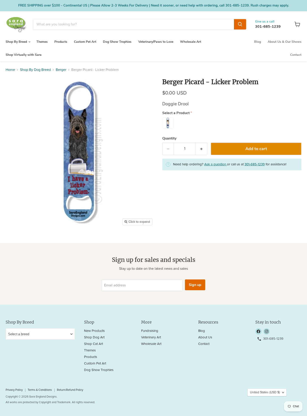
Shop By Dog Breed (35, 70)
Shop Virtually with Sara (24, 55)
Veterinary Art (151, 337)
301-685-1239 (268, 26)
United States (265, 392)
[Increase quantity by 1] (201, 149)
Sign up (195, 284)
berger (61, 70)
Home (10, 70)
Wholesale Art (190, 42)
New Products (94, 331)
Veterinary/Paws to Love (155, 42)
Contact (295, 55)
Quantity (169, 138)
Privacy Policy (14, 390)
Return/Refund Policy (70, 390)
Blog (257, 42)
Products (60, 42)
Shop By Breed (17, 42)
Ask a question (215, 164)
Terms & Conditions (40, 390)
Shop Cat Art (93, 344)
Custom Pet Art (85, 42)
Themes (42, 42)
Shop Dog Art (94, 337)
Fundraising (149, 331)
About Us (205, 337)
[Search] (240, 24)
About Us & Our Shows (284, 42)
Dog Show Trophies (117, 42)
